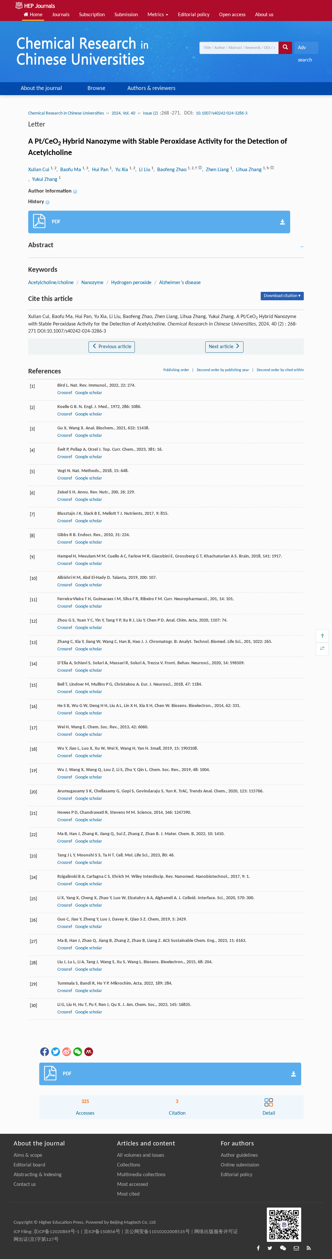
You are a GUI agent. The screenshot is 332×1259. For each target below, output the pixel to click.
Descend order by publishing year (223, 370)
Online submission (240, 1165)
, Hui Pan (99, 169)
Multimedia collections (141, 1174)
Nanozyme (92, 282)
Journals (60, 14)
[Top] (322, 636)
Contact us (25, 1184)
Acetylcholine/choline (51, 282)
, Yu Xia (120, 169)
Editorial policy (193, 14)
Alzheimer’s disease (180, 282)
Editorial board (29, 1165)
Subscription (92, 14)
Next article (222, 346)
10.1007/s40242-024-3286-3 (221, 113)
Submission (126, 14)
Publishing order (176, 370)
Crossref (64, 393)
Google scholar (88, 393)
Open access (232, 14)
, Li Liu (143, 169)
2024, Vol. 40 (123, 113)
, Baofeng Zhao (170, 169)
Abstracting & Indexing (38, 1174)
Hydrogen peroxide (131, 282)
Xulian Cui (39, 169)
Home (35, 14)
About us (264, 14)
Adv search (305, 49)
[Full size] (322, 649)
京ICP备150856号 (102, 1232)
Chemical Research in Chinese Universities (66, 113)
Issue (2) (151, 113)
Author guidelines (239, 1155)
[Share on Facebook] (44, 1052)
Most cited (128, 1194)
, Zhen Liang (216, 169)
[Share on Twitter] (55, 1052)
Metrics (156, 14)
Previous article (114, 346)
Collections (128, 1165)
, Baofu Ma (69, 169)
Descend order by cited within (280, 370)
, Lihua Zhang (247, 169)
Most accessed (132, 1184)
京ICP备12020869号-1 (56, 1232)
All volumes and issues (140, 1155)
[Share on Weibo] (66, 1052)
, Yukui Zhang (43, 179)
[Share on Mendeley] (88, 1052)
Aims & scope (28, 1155)
